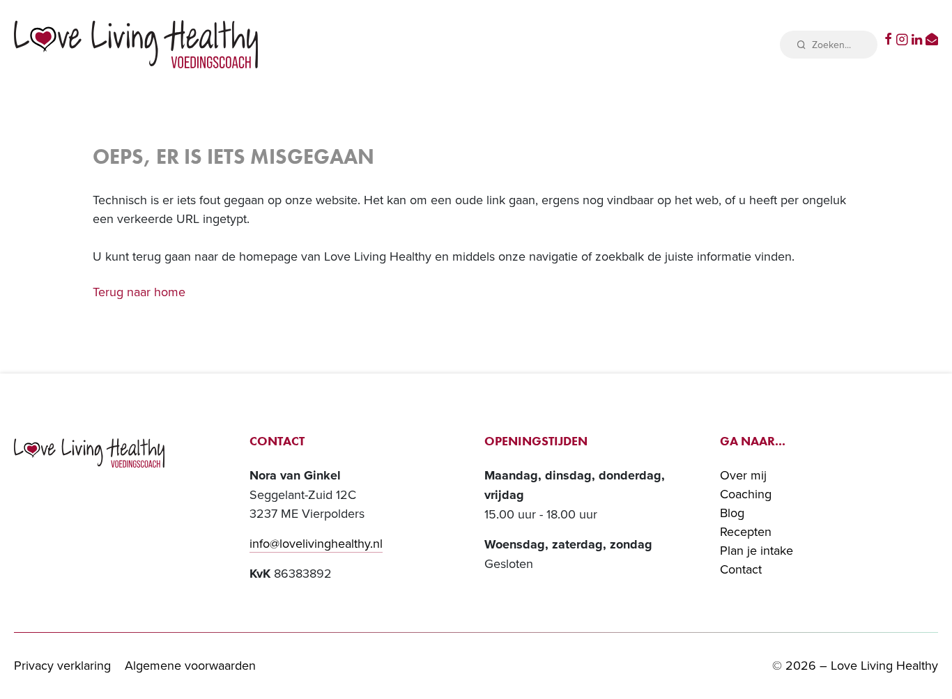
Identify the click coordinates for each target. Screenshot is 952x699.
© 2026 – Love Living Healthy (855, 665)
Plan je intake (756, 550)
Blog (732, 512)
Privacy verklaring (62, 665)
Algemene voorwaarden (190, 665)
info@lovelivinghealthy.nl (316, 543)
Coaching (745, 493)
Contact (741, 569)
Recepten (745, 531)
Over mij (743, 475)
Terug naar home (139, 291)
